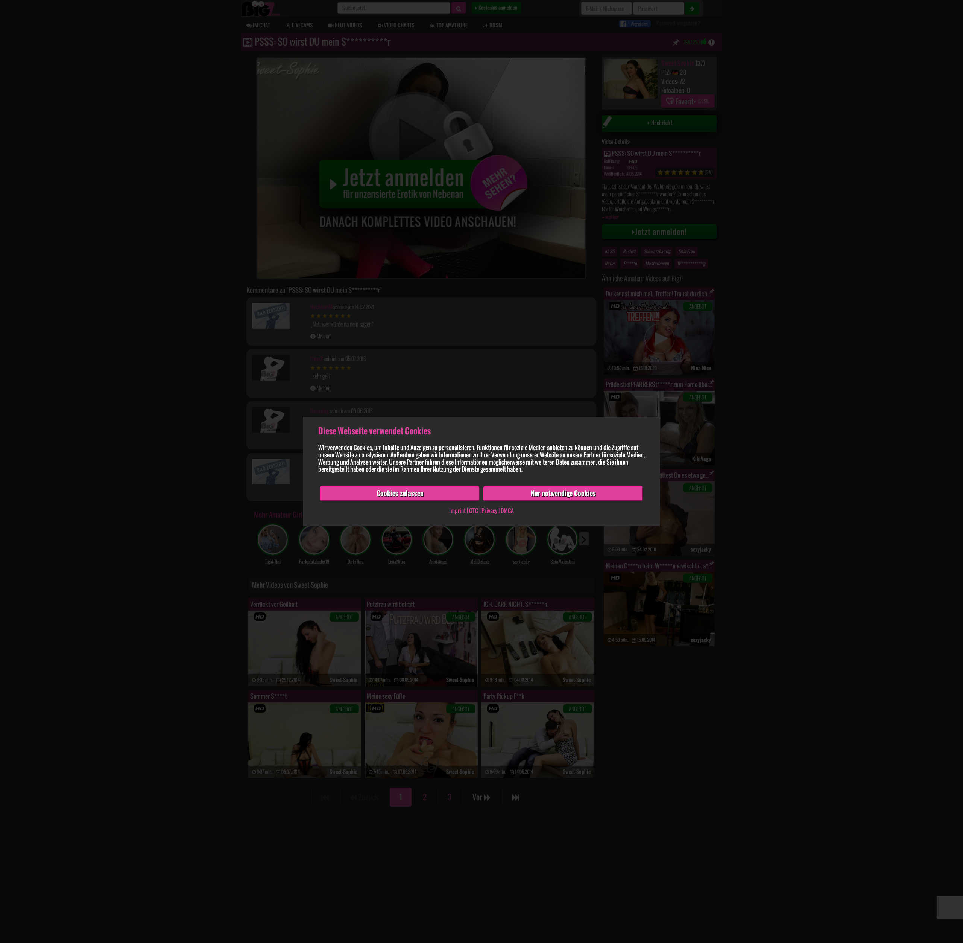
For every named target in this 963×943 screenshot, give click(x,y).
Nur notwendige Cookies (563, 493)
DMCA (507, 510)
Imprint (457, 510)
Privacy (489, 510)
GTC (473, 510)
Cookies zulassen (400, 493)
